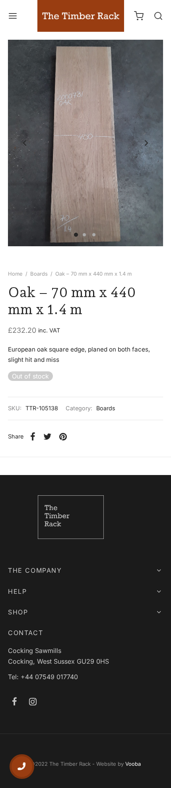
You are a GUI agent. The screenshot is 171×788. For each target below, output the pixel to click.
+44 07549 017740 (49, 677)
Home (15, 273)
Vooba (133, 764)
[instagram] (33, 702)
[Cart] (139, 16)
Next (146, 143)
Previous (25, 143)
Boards (39, 273)
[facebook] (14, 702)
